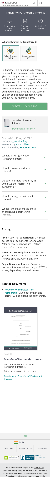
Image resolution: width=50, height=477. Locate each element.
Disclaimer (42, 448)
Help (34, 3)
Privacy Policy (25, 448)
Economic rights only (28, 57)
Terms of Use (39, 467)
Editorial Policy (31, 470)
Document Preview (22, 128)
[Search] (41, 3)
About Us (8, 448)
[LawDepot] (9, 3)
